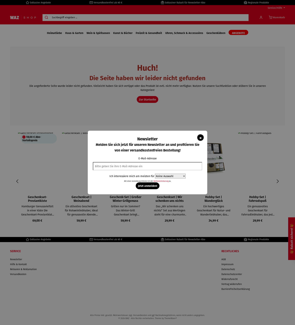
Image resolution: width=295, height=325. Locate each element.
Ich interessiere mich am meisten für (131, 176)
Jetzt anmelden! (147, 186)
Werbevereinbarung (160, 181)
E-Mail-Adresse (147, 158)
